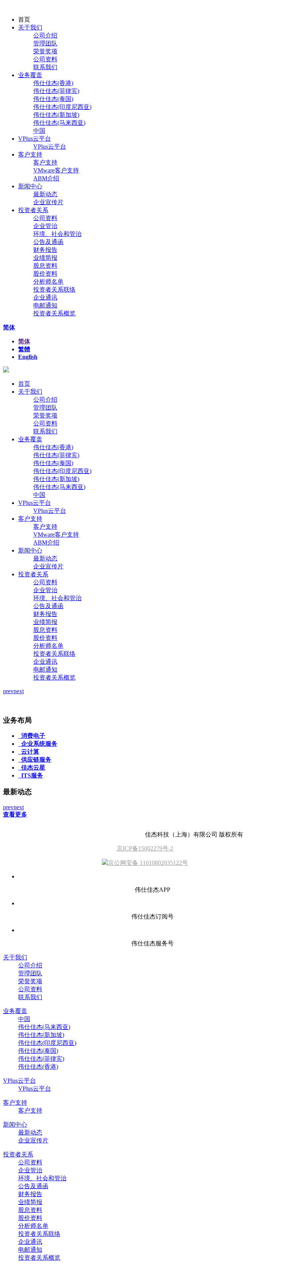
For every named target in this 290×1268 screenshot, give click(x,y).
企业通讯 (45, 297)
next (19, 691)
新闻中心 (30, 186)
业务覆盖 (30, 75)
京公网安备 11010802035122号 (148, 863)
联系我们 (45, 67)
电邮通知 (45, 305)
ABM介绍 (46, 178)
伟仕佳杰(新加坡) (56, 115)
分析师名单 (48, 281)
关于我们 (30, 27)
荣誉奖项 (45, 51)
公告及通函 (48, 242)
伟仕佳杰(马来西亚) (59, 123)
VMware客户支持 (56, 170)
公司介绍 (45, 35)
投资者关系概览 (54, 313)
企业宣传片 (48, 202)
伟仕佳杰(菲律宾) (56, 91)
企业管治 (45, 226)
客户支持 (30, 154)
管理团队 (45, 43)
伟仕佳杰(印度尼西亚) (62, 107)
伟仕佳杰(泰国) (53, 99)
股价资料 (45, 273)
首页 (24, 383)
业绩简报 (45, 258)
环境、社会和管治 (57, 234)
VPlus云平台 (34, 138)
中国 (39, 130)
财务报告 (45, 250)
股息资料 (45, 265)
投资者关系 (33, 210)
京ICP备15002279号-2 (145, 848)
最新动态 (45, 194)
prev (8, 691)
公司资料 (45, 59)
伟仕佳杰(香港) (53, 83)
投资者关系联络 (54, 289)
